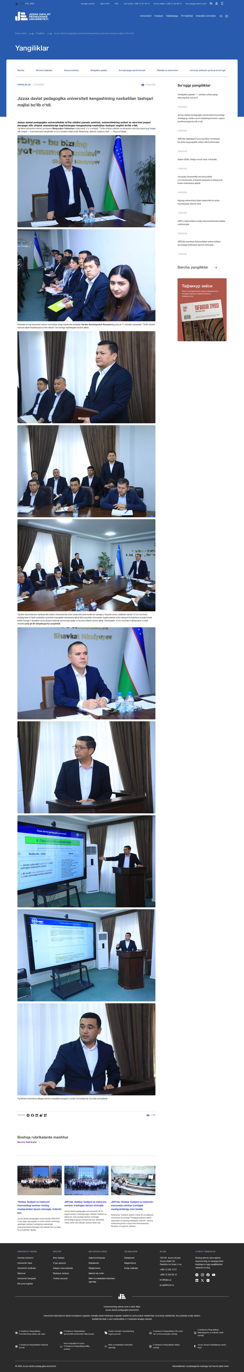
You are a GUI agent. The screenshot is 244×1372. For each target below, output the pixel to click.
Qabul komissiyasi (97, 1258)
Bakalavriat (94, 1263)
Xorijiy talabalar (131, 1268)
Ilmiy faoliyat (58, 1258)
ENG (32, 4)
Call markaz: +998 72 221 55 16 (136, 4)
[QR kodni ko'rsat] (46, 1115)
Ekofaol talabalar (44, 70)
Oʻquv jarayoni (59, 1263)
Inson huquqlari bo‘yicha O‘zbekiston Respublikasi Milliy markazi (77, 1346)
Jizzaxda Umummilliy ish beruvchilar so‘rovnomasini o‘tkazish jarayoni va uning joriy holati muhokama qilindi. (200, 180)
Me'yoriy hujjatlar (25, 1284)
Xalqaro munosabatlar (63, 1268)
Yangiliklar (40, 33)
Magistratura (94, 1268)
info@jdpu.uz (165, 1280)
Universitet (145, 16)
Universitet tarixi (24, 1263)
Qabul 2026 (104, 4)
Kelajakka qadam (99, 70)
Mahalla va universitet (167, 70)
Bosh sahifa (20, 33)
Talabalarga (172, 16)
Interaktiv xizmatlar (206, 16)
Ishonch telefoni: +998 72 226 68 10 (168, 4)
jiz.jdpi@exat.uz (167, 1285)
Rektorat (21, 1273)
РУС (27, 4)
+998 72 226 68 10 (168, 1275)
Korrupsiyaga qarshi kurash (196, 4)
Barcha (20, 70)
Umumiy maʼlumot (25, 1258)
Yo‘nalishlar (187, 16)
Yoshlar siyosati (60, 1279)
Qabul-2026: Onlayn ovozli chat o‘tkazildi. (197, 160)
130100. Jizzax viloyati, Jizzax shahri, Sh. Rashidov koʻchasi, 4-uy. (171, 1261)
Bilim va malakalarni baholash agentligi (102, 1280)
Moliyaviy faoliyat (61, 1273)
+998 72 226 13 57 (168, 1270)
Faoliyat (159, 16)
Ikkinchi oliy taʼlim (96, 1273)
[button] (210, 4)
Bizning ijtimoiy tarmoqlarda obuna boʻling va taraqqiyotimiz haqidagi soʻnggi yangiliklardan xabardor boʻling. (209, 1263)
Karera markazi (71, 70)
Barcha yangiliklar (193, 267)
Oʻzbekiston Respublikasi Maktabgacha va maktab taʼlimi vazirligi (210, 1333)
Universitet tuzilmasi (26, 1268)
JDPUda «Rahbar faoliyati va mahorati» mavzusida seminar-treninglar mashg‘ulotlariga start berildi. (132, 1205)
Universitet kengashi (26, 1279)
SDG (116, 4)
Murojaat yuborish (88, 4)
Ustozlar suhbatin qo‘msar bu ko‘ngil (207, 70)
